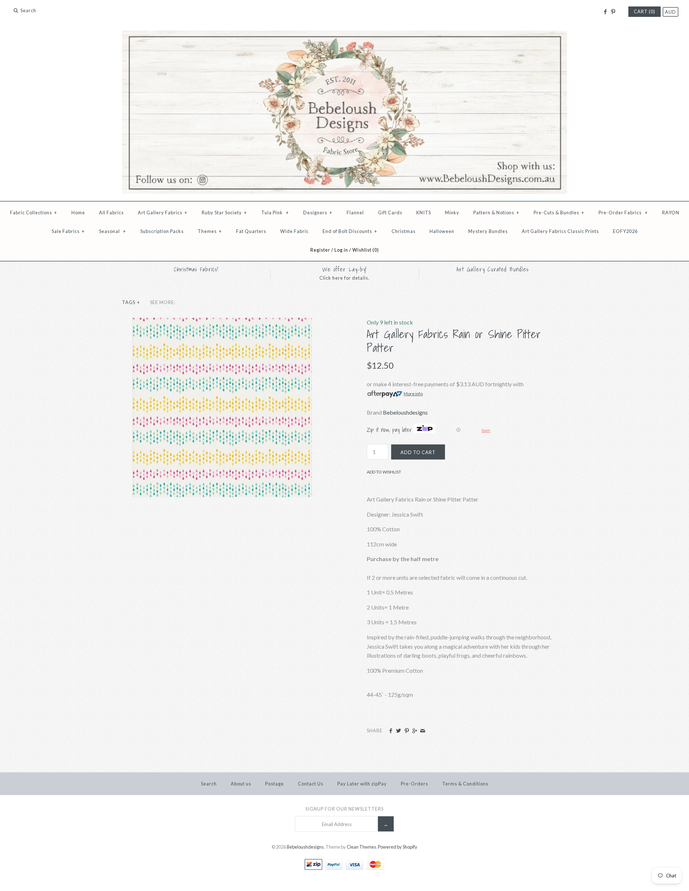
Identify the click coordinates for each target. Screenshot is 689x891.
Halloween (442, 231)
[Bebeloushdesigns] (344, 35)
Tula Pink (275, 212)
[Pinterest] (613, 12)
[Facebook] (604, 12)
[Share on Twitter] (398, 731)
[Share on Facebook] (390, 731)
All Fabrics (111, 212)
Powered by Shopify (397, 847)
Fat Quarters (251, 231)
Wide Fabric (294, 231)
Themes (210, 231)
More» (486, 430)
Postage (274, 784)
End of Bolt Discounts (350, 231)
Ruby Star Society (224, 212)
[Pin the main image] (406, 731)
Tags (131, 302)
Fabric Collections (33, 212)
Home (78, 212)
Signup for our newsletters (344, 809)
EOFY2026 (625, 231)
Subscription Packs (162, 231)
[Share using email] (422, 731)
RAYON (670, 212)
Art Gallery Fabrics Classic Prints (560, 231)
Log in (341, 250)
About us (241, 784)
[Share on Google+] (414, 731)
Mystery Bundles (488, 231)
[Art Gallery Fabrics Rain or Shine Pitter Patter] (222, 322)
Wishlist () (365, 250)
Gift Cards (390, 212)
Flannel (355, 212)
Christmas (404, 231)
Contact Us (310, 784)
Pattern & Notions (496, 212)
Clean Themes (361, 847)
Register (320, 250)
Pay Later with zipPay (362, 784)
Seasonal (112, 231)
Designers (317, 212)
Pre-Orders (414, 784)
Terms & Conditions (465, 784)
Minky (452, 212)
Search (209, 784)
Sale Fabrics (68, 231)
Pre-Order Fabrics (623, 212)
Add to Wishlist (384, 472)
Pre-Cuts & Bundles (559, 212)
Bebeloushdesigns (405, 412)
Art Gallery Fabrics (162, 212)
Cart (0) (644, 11)
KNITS (423, 212)
